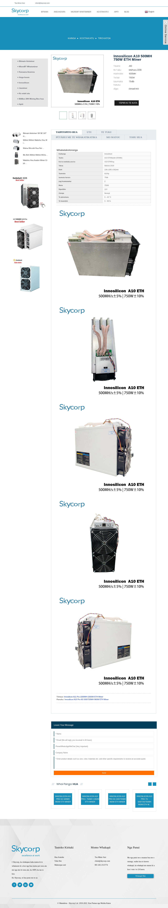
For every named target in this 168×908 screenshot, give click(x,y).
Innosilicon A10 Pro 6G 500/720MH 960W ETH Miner (87, 699)
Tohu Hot (58, 861)
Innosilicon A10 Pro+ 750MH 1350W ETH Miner (90, 799)
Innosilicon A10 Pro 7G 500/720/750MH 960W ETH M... (144, 800)
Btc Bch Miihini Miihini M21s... (35, 155)
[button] (30, 129)
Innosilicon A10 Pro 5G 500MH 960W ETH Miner (63, 799)
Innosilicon (24, 83)
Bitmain (44, 12)
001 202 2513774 (101, 865)
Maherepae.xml (60, 865)
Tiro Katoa (104, 38)
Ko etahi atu (102, 12)
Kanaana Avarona (27, 72)
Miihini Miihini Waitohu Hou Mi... (35, 141)
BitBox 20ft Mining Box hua (31, 99)
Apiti (116, 12)
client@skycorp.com (42, 3)
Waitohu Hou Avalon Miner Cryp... (35, 161)
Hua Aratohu (59, 857)
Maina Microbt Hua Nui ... (33, 148)
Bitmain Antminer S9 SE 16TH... (34, 134)
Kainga (72, 38)
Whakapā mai (140, 876)
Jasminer (23, 88)
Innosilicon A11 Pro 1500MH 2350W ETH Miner (83, 697)
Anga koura (59, 12)
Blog (126, 12)
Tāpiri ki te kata (128, 103)
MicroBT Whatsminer (81, 12)
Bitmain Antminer (26, 61)
